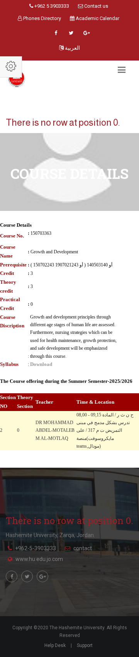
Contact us (95, 6)
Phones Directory (41, 18)
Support (85, 645)
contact (82, 548)
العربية (72, 48)
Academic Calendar (97, 18)
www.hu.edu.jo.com (39, 559)
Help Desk (55, 645)
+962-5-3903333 (35, 548)
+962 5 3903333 (51, 6)
